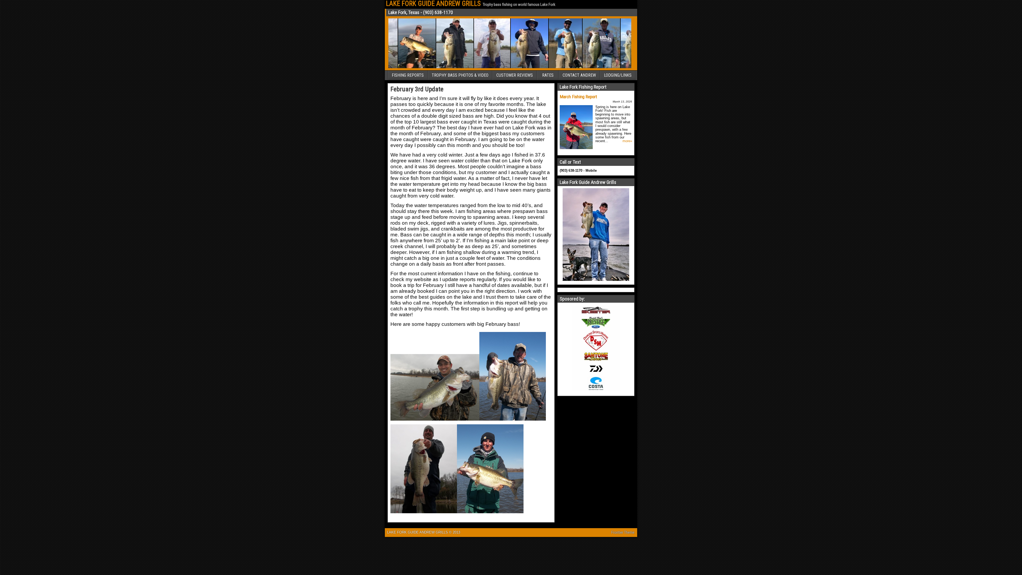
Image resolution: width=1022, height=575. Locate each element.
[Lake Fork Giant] (474, 67)
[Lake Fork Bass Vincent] (437, 67)
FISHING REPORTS (408, 75)
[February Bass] (547, 67)
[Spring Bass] (512, 67)
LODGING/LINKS (618, 75)
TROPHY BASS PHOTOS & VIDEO (460, 75)
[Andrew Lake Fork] (399, 67)
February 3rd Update (416, 89)
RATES (548, 75)
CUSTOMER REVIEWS (514, 75)
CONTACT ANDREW (579, 75)
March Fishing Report (578, 96)
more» (627, 141)
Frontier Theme (622, 532)
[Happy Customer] (622, 67)
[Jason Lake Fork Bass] (583, 67)
